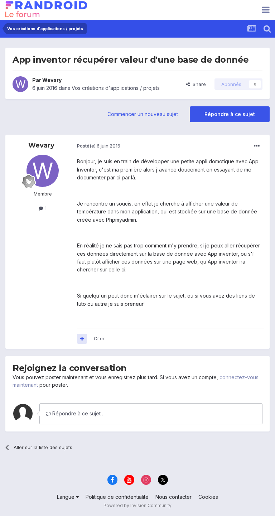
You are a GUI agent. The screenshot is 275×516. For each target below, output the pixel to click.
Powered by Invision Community (137, 505)
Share (198, 84)
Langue (66, 497)
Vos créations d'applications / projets (116, 88)
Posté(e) (98, 146)
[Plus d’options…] (257, 146)
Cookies (208, 497)
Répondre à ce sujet (229, 114)
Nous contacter (173, 497)
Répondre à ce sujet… (78, 413)
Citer (99, 338)
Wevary (52, 80)
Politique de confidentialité (117, 497)
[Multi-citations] (82, 339)
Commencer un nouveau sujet (142, 114)
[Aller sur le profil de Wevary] (20, 84)
